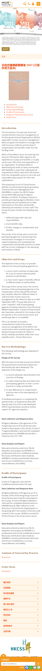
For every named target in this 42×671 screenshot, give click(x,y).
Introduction (11, 104)
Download (6, 557)
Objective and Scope (14, 107)
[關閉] (3, 655)
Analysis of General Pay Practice (19, 115)
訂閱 (38, 664)
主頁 (3, 56)
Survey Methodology (15, 109)
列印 (6, 49)
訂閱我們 (5, 659)
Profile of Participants (15, 112)
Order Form (11, 117)
